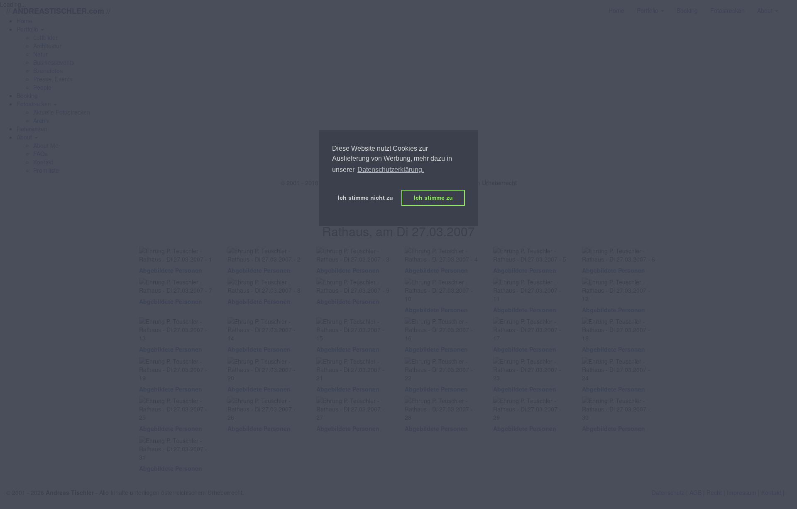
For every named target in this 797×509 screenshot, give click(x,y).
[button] (30, 29)
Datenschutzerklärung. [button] (390, 169)
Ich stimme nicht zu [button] (365, 197)
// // (58, 10)
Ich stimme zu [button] (433, 197)
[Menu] (791, 6)
